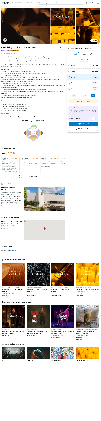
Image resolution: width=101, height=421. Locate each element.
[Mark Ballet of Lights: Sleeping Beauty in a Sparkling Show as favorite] (72, 307)
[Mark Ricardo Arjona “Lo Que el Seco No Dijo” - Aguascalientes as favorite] (48, 307)
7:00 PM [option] (83, 60)
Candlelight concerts (21, 95)
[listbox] (83, 54)
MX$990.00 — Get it (83, 124)
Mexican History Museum (11, 221)
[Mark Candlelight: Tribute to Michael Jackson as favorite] (48, 264)
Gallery (95, 40)
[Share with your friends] (60, 48)
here (29, 83)
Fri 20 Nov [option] (84, 53)
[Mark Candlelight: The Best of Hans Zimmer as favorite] (23, 264)
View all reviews (33, 176)
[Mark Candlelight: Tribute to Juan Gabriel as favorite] (97, 264)
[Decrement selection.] (74, 95)
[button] (83, 65)
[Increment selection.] (93, 95)
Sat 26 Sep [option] (75, 53)
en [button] (89, 3)
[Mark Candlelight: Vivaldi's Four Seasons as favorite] (63, 48)
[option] (83, 65)
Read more (4, 206)
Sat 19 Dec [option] (91, 53)
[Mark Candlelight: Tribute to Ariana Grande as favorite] (72, 264)
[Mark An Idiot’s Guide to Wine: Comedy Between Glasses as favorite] (23, 307)
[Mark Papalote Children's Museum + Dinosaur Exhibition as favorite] (97, 307)
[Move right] (99, 274)
